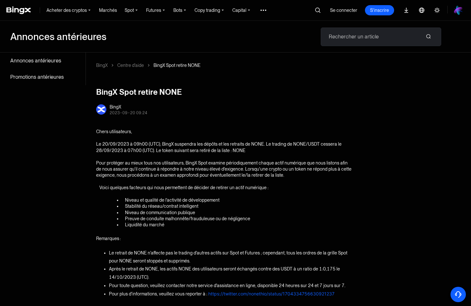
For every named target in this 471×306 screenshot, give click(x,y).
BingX (102, 65)
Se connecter (343, 10)
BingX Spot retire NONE (177, 65)
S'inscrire (379, 10)
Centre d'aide (130, 65)
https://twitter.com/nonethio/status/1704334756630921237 (271, 293)
